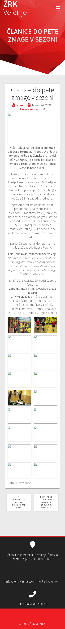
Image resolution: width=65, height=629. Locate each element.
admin (21, 105)
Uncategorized (29, 109)
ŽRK (15, 8)
